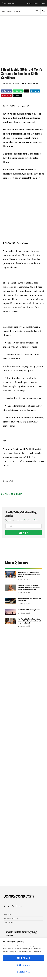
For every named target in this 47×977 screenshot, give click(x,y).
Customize (23, 965)
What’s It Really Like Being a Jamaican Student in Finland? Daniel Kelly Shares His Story (29, 574)
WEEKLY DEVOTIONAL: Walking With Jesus (29, 610)
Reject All (23, 972)
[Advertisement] (23, 40)
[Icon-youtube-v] (20, 906)
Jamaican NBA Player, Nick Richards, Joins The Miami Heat (29, 599)
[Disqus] (23, 792)
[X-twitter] (9, 906)
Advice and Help (11, 493)
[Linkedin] (16, 906)
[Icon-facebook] (5, 906)
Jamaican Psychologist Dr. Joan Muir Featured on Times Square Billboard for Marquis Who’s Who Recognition (29, 587)
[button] (37, 11)
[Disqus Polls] (23, 727)
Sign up (23, 532)
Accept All (23, 958)
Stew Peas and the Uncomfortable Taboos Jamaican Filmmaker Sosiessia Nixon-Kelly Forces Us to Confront (29, 621)
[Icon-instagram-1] (12, 906)
